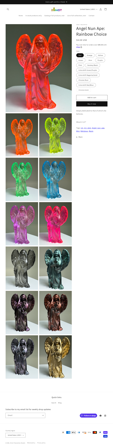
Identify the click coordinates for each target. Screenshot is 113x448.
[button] (8, 9)
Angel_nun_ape (98, 128)
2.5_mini (87, 128)
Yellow (100, 55)
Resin (91, 131)
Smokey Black (92, 65)
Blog (59, 403)
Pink (80, 65)
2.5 (82, 128)
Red (80, 55)
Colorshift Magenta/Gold (88, 75)
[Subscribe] (42, 415)
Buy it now (92, 104)
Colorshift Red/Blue (86, 85)
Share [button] (80, 137)
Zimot (12, 443)
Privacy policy (41, 443)
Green (81, 60)
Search (53, 403)
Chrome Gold (85, 90)
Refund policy (31, 443)
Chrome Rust (83, 80)
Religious (84, 131)
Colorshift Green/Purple (88, 70)
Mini (78, 131)
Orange (89, 55)
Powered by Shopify (19, 443)
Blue (91, 60)
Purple (100, 60)
